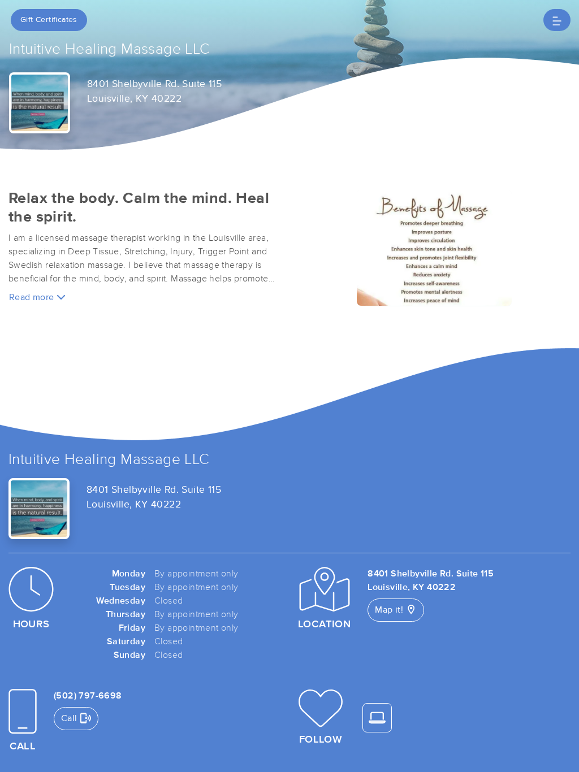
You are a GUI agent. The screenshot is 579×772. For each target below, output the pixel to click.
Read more (33, 297)
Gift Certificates (48, 20)
